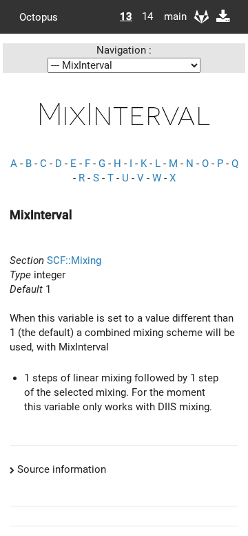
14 (147, 16)
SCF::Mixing (74, 260)
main (170, 16)
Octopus (38, 16)
